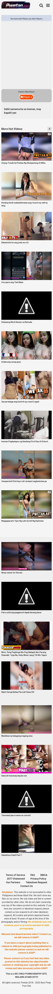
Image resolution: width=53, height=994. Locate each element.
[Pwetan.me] (15, 5)
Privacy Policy (38, 878)
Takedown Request (36, 882)
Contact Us (26, 886)
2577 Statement (16, 878)
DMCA (43, 875)
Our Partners (13, 882)
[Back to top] (48, 988)
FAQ (32, 875)
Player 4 (27, 97)
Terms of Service (15, 875)
